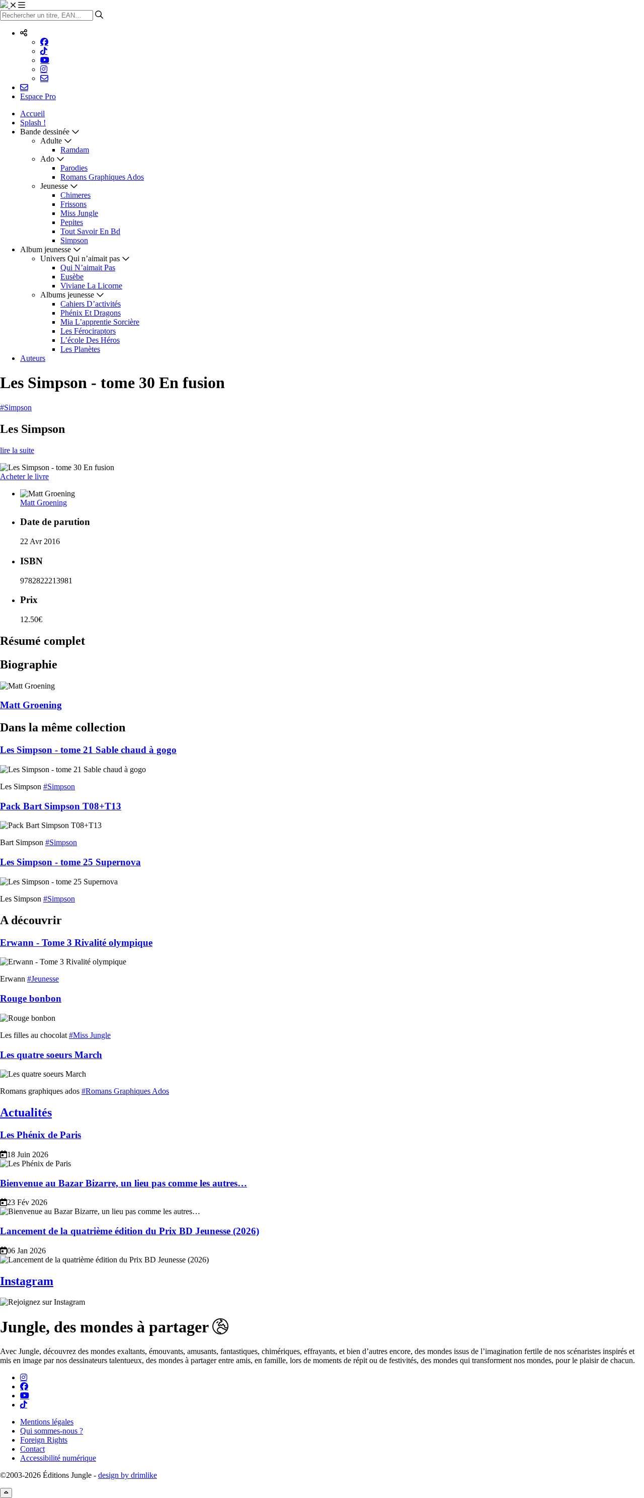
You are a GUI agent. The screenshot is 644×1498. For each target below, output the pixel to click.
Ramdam (74, 149)
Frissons (73, 204)
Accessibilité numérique (58, 1458)
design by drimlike (127, 1475)
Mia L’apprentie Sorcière (99, 322)
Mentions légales (46, 1421)
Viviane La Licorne (91, 285)
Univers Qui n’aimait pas (80, 258)
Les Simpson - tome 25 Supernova (70, 862)
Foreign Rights (43, 1440)
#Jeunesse (43, 979)
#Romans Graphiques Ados (125, 1091)
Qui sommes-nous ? (51, 1431)
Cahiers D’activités (90, 303)
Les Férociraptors (88, 331)
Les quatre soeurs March (51, 1055)
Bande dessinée (44, 131)
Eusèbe (72, 276)
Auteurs (32, 358)
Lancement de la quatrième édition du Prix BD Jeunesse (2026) (129, 1231)
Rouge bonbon (30, 998)
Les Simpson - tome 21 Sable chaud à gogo (88, 749)
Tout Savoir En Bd (90, 231)
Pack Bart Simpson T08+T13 (60, 806)
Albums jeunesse (67, 294)
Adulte (51, 140)
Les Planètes (80, 349)
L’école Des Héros (90, 340)
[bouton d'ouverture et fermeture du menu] (17, 5)
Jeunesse (54, 186)
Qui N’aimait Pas (87, 267)
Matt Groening (43, 502)
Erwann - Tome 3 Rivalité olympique (76, 942)
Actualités (26, 1112)
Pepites (71, 222)
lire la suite (17, 450)
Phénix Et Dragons (90, 313)
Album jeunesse (45, 249)
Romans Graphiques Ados (102, 177)
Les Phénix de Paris (40, 1135)
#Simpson (16, 407)
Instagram (26, 1281)
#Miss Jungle (90, 1035)
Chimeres (75, 195)
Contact (32, 1449)
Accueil (32, 113)
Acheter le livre (24, 476)
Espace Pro (38, 96)
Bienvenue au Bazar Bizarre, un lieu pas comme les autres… (123, 1183)
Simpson (74, 240)
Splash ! (33, 122)
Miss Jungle (79, 213)
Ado (47, 159)
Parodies (74, 168)
